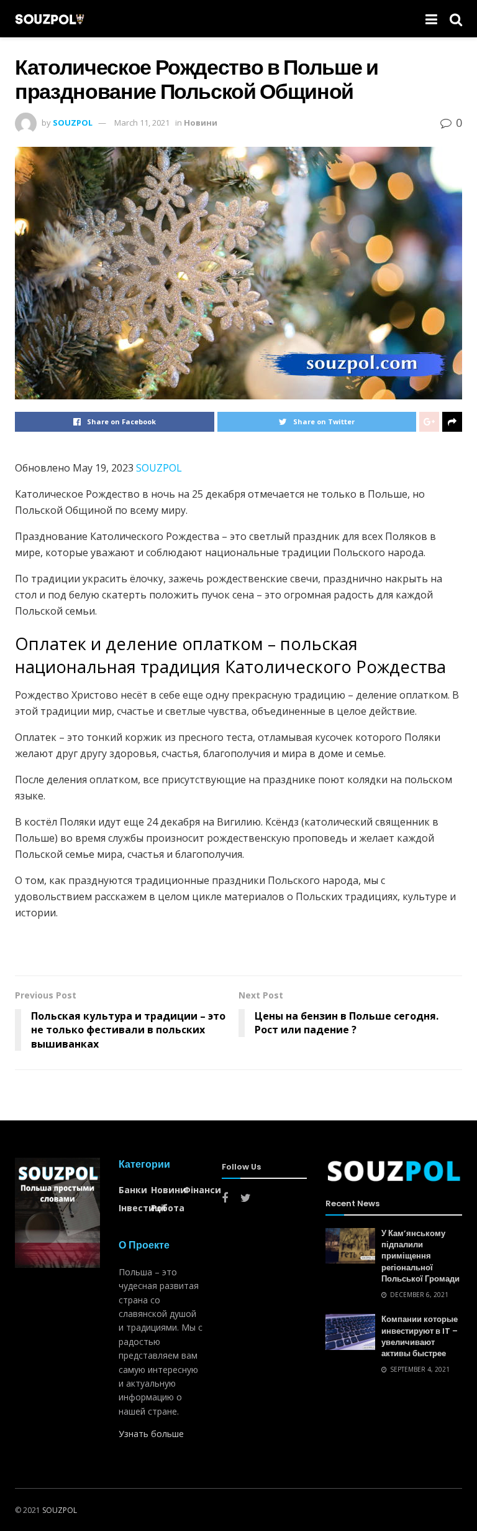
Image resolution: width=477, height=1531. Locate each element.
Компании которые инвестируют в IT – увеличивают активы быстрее (419, 1336)
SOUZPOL (73, 122)
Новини (200, 122)
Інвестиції (142, 1208)
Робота (167, 1208)
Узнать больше (151, 1434)
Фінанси (202, 1190)
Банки (133, 1190)
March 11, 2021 (142, 122)
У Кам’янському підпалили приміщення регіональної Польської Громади (420, 1256)
